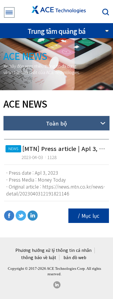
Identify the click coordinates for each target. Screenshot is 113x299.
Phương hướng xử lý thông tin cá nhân (53, 250)
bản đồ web (74, 257)
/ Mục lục (88, 215)
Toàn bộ (56, 123)
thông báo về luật (38, 257)
